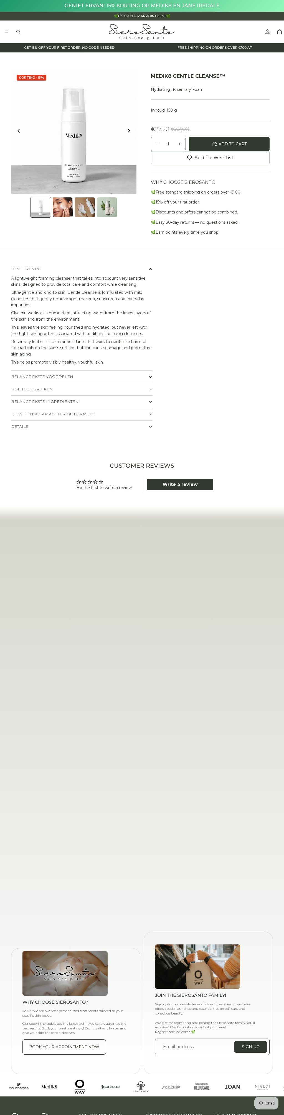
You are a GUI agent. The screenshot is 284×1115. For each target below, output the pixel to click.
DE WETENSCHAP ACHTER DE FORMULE (53, 413)
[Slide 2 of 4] (63, 207)
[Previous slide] (17, 132)
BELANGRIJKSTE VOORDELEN (42, 376)
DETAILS (19, 426)
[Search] (18, 32)
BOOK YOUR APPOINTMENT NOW (64, 1046)
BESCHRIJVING (26, 268)
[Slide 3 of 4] (85, 207)
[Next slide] (130, 132)
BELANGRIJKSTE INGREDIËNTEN (44, 401)
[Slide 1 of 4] (41, 207)
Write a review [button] (180, 484)
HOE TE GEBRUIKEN (32, 389)
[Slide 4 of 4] (107, 207)
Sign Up (250, 1046)
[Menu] (6, 31)
